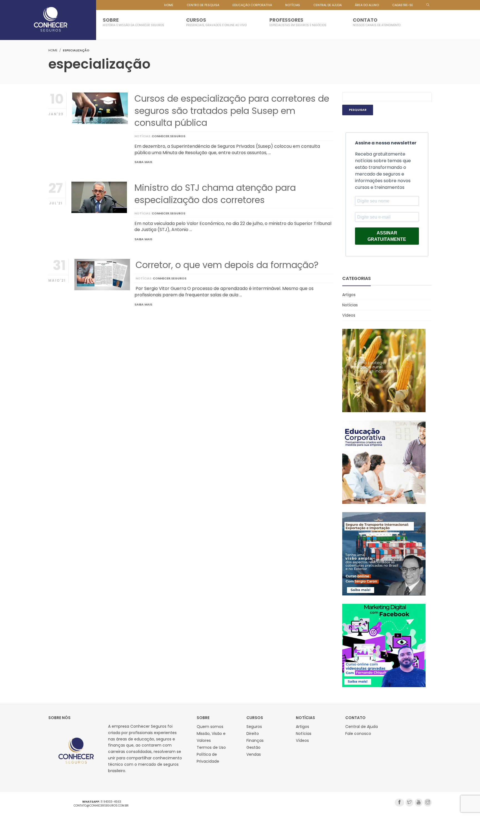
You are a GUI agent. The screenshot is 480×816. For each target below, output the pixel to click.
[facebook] (399, 803)
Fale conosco (358, 733)
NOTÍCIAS (292, 5)
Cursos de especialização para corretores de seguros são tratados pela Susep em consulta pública (231, 110)
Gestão (253, 747)
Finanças (255, 740)
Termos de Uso (211, 747)
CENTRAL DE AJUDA (327, 5)
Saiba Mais (143, 162)
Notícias (142, 136)
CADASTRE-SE (402, 5)
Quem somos (210, 726)
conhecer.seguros (168, 136)
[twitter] (409, 803)
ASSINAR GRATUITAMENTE (387, 236)
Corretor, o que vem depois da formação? (227, 265)
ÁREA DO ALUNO (367, 5)
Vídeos (348, 315)
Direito (252, 733)
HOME (168, 5)
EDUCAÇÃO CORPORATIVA (252, 5)
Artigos (349, 294)
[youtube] (418, 803)
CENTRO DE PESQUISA (203, 5)
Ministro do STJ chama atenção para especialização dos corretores (215, 193)
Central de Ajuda (361, 726)
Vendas (253, 754)
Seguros (254, 726)
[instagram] (428, 803)
